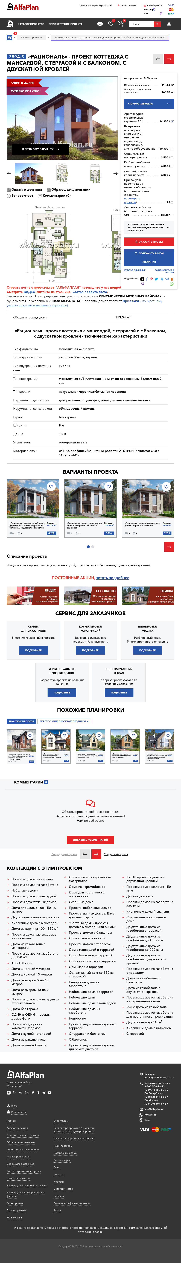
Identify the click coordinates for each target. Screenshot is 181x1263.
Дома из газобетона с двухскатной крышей (143, 990)
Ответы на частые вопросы (23, 1149)
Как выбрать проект (18, 1156)
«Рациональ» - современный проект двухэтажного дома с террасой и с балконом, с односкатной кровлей (27, 525)
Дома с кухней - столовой (31, 1034)
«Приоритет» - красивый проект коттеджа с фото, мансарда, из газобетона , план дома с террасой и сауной (18, 757)
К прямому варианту (38, 149)
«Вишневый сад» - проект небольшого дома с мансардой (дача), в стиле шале (121, 755)
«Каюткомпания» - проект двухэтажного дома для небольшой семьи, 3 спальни (52, 755)
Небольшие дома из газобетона (84, 1011)
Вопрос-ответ (22, 196)
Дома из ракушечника (28, 1039)
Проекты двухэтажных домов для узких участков (91, 1047)
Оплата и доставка (26, 189)
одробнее (120, 577)
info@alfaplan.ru (154, 5)
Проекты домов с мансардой (33, 896)
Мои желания (15, 1217)
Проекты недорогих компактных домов (26, 1026)
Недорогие (77, 1018)
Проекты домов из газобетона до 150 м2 (34, 955)
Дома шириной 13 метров (31, 974)
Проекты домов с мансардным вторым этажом (35, 1001)
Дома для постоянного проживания (86, 894)
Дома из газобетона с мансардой (28, 946)
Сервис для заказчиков (90, 613)
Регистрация (19, 1112)
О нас (57, 1167)
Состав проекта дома (89, 292)
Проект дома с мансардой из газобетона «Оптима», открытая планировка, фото (87, 756)
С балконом (78, 1039)
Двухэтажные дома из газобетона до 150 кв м (144, 938)
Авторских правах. (90, 1231)
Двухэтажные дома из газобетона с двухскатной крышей (146, 959)
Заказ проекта (15, 1203)
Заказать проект (151, 241)
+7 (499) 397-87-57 (156, 1103)
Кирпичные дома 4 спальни (147, 911)
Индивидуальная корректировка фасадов (26, 1194)
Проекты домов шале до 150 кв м (148, 889)
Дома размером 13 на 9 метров (30, 992)
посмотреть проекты (132, 200)
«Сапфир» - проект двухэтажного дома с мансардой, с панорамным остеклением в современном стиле (157, 756)
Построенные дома (65, 1152)
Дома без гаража (24, 1009)
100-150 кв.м (21, 963)
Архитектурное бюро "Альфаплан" (19, 1084)
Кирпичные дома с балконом (148, 1028)
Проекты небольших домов (90, 908)
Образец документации (70, 189)
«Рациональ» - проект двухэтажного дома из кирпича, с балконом (142, 524)
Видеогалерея (62, 1160)
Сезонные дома (81, 902)
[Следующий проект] (96, 854)
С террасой (135, 1034)
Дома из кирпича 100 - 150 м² (34, 929)
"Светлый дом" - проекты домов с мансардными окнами (92, 925)
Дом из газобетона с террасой (92, 961)
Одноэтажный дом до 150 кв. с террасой (92, 975)
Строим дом (61, 1120)
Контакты (59, 1174)
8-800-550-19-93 (129, 5)
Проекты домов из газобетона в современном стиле (149, 999)
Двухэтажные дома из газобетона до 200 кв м (144, 948)
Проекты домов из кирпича (32, 879)
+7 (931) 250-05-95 (156, 1089)
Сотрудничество (63, 1188)
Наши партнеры (63, 1145)
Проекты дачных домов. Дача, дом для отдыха (92, 915)
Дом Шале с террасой (86, 967)
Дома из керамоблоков (87, 887)
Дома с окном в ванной (87, 938)
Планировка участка (18, 1178)
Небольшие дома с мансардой (92, 1003)
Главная (11, 1120)
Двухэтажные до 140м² (144, 1022)
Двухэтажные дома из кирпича (35, 917)
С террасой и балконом (87, 1034)
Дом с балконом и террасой (90, 955)
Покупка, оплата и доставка (23, 1135)
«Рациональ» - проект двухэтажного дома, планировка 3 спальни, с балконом (85, 525)
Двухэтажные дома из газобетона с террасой (144, 929)
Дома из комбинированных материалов (90, 879)
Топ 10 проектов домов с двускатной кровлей (145, 879)
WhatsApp (150, 1114)
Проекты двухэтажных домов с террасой (92, 1026)
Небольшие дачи (82, 997)
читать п (103, 577)
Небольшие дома (24, 890)
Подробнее (25, 509)
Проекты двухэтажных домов (33, 902)
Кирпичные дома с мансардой (34, 923)
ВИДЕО (29, 292)
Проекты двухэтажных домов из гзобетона (33, 936)
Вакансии (59, 1196)
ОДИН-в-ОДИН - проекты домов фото (30, 1016)
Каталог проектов (31, 24)
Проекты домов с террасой (90, 944)
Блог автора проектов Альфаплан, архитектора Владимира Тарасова (74, 1129)
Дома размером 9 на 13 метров (30, 982)
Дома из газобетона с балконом (143, 980)
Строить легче (18, 287)
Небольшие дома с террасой (91, 992)
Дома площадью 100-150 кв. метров (33, 910)
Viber (147, 1120)
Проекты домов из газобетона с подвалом (149, 971)
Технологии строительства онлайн (74, 1138)
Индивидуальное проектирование (27, 1185)
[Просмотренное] (100, 23)
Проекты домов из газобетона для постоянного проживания (149, 1014)
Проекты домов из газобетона (34, 885)
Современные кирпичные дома (146, 919)
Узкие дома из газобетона (146, 1007)
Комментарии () (57, 196)
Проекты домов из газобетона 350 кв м (149, 904)
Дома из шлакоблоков (28, 1045)
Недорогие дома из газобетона (84, 984)
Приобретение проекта (65, 24)
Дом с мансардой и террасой (91, 950)
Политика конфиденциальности (72, 1203)
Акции (57, 1210)
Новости (59, 1181)
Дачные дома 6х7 (140, 896)
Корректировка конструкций (24, 1171)
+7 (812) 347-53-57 (156, 1096)
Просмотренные (16, 1210)
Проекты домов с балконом (90, 932)
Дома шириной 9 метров (30, 969)
